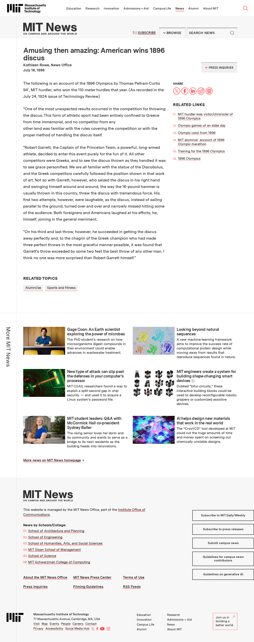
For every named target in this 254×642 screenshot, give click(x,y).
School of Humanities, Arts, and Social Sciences (65, 543)
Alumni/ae (33, 288)
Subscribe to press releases (223, 529)
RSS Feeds (132, 587)
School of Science (42, 556)
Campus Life (162, 8)
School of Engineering (45, 537)
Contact (91, 624)
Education (73, 8)
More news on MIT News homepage (52, 460)
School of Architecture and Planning (56, 531)
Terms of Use (133, 577)
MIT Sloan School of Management (54, 550)
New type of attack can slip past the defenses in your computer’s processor (95, 376)
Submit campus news (223, 543)
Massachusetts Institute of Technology (61, 614)
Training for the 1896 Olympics (201, 151)
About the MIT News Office (45, 577)
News (179, 8)
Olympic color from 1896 (197, 133)
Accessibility (54, 628)
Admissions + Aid (136, 8)
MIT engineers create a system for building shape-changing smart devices (206, 376)
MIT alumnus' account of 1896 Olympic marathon (201, 142)
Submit (232, 33)
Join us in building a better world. (225, 621)
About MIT (210, 8)
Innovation (111, 8)
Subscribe (147, 33)
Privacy (38, 628)
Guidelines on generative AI (223, 574)
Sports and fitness (61, 288)
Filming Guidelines (88, 587)
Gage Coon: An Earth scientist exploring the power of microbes (96, 331)
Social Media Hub (77, 628)
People (65, 624)
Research (92, 8)
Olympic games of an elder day (202, 125)
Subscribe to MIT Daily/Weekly (223, 515)
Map (45, 624)
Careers (77, 624)
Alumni (193, 8)
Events (54, 624)
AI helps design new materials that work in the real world (203, 420)
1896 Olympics (189, 158)
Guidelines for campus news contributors (223, 558)
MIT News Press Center (92, 577)
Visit (36, 624)
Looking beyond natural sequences (198, 331)
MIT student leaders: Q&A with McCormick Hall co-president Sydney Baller (94, 423)
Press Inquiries (35, 587)
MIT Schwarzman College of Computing (59, 562)
